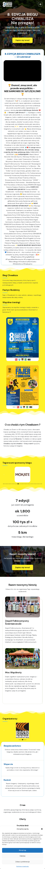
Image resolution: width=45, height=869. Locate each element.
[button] (42, 829)
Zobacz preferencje (22, 862)
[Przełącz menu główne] (40, 4)
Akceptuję (22, 850)
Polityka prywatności (22, 866)
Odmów (22, 856)
